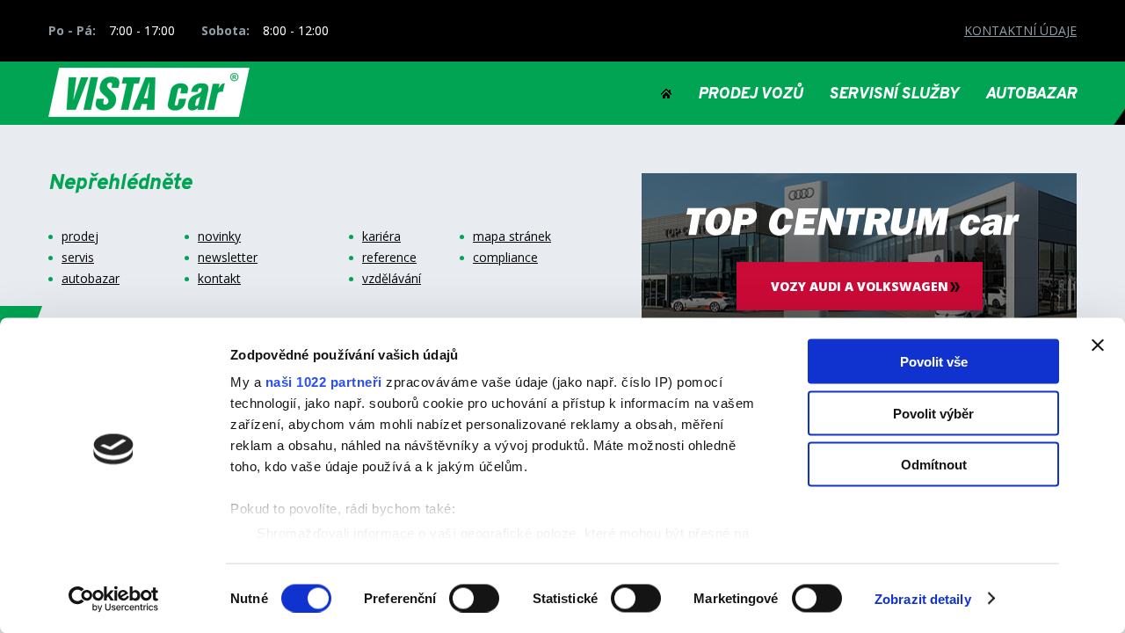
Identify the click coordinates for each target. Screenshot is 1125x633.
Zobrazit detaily (923, 598)
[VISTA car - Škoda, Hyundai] (149, 93)
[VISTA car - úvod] (666, 95)
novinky (219, 236)
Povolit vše (934, 361)
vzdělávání (391, 279)
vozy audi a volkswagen (859, 286)
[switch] (474, 598)
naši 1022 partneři (323, 382)
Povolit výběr (933, 412)
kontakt (219, 279)
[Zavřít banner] (1098, 345)
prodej (80, 236)
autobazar (91, 279)
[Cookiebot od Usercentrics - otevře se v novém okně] (114, 599)
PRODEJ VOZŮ (750, 95)
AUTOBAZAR (1031, 95)
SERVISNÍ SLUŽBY (894, 95)
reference (389, 257)
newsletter (228, 257)
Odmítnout (934, 464)
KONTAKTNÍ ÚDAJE (1020, 30)
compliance (505, 257)
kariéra (381, 236)
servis (78, 257)
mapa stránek (512, 236)
